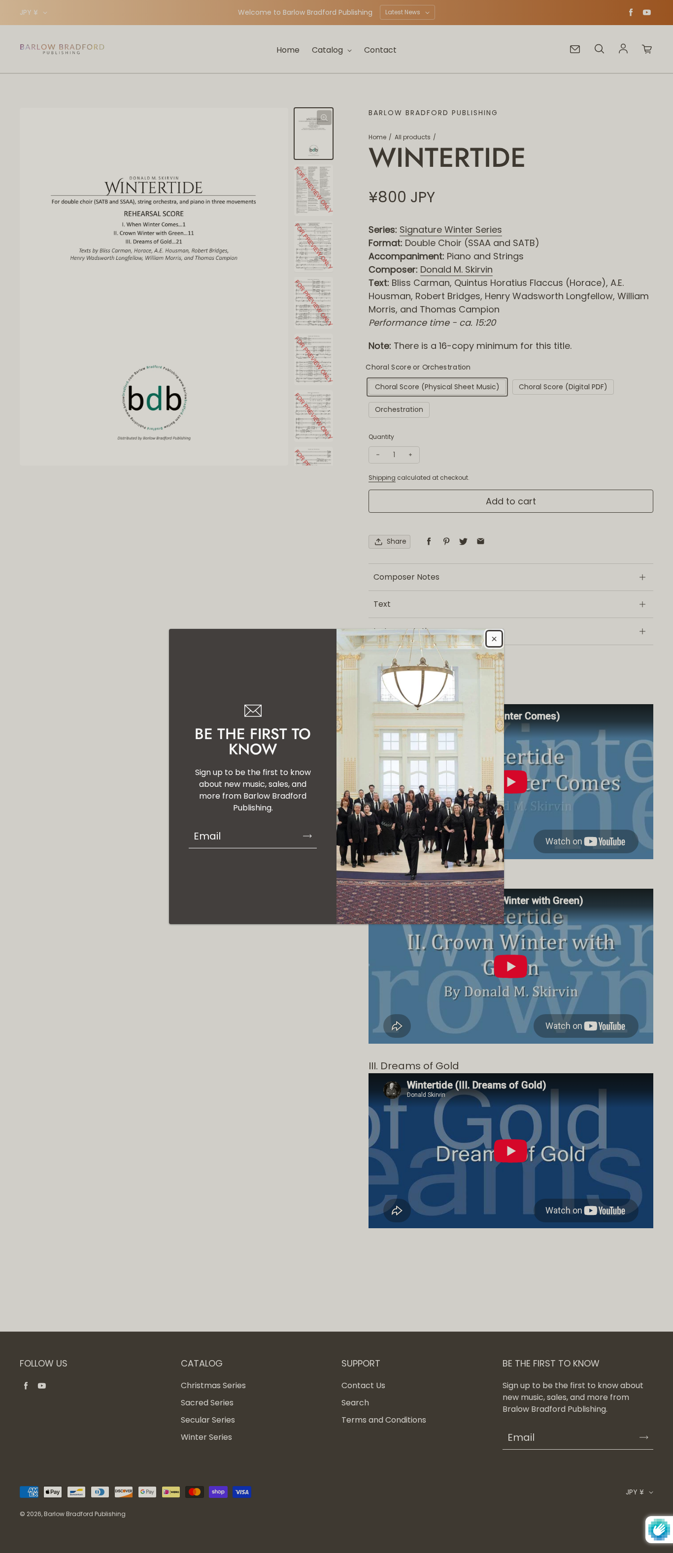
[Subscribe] (307, 836)
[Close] (494, 638)
